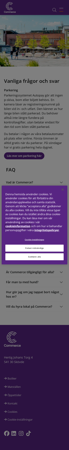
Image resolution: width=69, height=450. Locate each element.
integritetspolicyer (46, 230)
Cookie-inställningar (34, 239)
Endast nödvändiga (34, 248)
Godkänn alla (34, 256)
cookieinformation (17, 226)
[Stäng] (62, 189)
